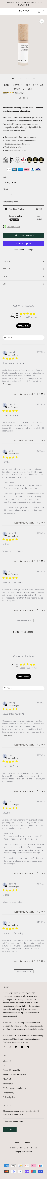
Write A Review (23, 326)
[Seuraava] (38, 78)
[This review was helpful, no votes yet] (37, 394)
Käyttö (6, 269)
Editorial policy (9, 1097)
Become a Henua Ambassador (14, 1074)
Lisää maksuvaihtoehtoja (23, 249)
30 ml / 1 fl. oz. (10, 182)
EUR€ (17, 1142)
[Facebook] (4, 1047)
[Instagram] (10, 1047)
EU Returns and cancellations (14, 1088)
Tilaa (10, 1129)
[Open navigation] (3, 12)
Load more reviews (23, 621)
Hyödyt (6, 261)
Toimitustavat (8, 1083)
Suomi (27, 1142)
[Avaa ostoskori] (44, 12)
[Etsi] (39, 12)
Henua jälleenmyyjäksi (11, 1070)
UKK (5, 284)
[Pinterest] (16, 1047)
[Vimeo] (28, 1047)
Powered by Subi (13, 227)
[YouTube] (22, 1047)
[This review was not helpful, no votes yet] (42, 394)
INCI (5, 276)
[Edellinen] (8, 78)
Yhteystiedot (8, 1061)
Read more (7, 384)
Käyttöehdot (7, 1079)
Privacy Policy (8, 1092)
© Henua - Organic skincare (23, 1148)
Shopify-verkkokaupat (23, 1151)
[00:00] (23, 44)
